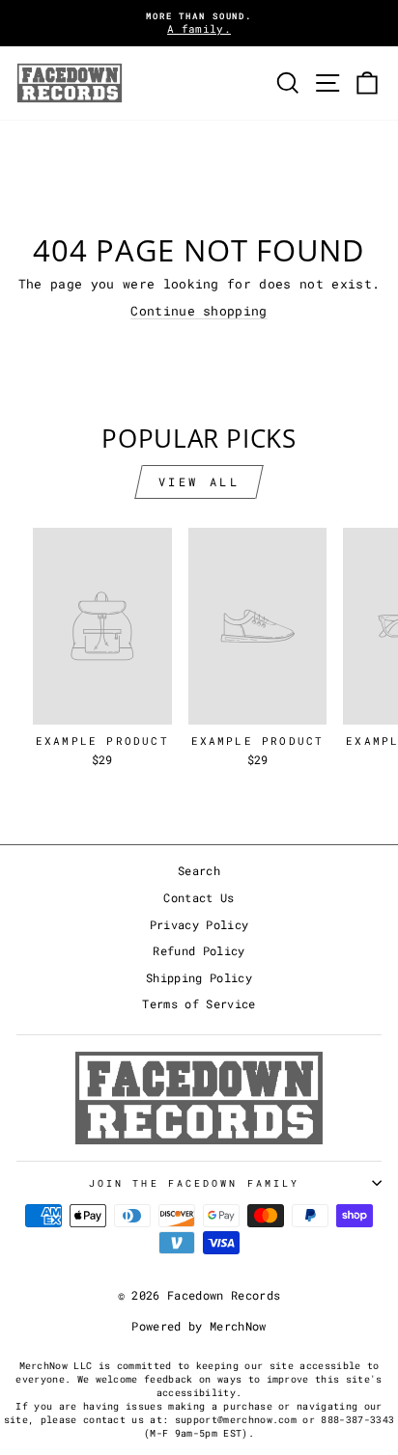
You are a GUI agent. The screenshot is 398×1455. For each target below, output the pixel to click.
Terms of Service (198, 1004)
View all (199, 481)
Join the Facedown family (194, 1183)
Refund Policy (198, 951)
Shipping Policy (199, 978)
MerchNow (238, 1325)
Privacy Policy (199, 925)
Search (199, 871)
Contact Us (198, 898)
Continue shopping (198, 310)
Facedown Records (223, 1295)
